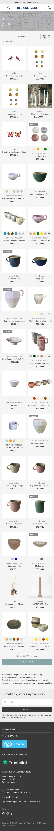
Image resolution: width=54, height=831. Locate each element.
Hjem (4, 19)
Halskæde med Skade (14, 604)
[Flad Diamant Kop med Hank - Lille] (40, 383)
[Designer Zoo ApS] (27, 8)
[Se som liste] (49, 36)
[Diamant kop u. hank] (40, 426)
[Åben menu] (3, 7)
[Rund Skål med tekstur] (40, 624)
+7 (49, 314)
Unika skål (14, 405)
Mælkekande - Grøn (40, 524)
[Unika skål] (14, 383)
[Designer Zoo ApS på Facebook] (3, 814)
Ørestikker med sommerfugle (14, 152)
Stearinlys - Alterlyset (39, 114)
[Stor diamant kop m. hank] (14, 299)
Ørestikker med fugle (14, 76)
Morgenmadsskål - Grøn (40, 194)
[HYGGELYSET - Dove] (40, 586)
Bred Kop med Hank (14, 448)
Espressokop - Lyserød (39, 486)
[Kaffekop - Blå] (14, 261)
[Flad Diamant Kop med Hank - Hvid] (14, 176)
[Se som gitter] (44, 36)
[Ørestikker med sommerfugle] (14, 134)
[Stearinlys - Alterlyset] (40, 96)
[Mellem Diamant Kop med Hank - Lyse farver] (40, 299)
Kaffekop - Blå (14, 279)
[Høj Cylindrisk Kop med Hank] (40, 341)
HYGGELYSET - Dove (40, 604)
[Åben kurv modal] (49, 7)
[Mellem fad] (40, 544)
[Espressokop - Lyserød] (40, 468)
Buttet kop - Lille (14, 566)
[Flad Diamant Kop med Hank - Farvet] (40, 219)
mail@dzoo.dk (12, 797)
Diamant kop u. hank (39, 443)
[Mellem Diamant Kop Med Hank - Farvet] (14, 219)
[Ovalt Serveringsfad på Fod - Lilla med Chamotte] (14, 341)
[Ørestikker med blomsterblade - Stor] (40, 58)
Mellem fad (39, 566)
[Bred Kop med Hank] (14, 426)
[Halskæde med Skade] (14, 586)
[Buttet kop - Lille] (14, 544)
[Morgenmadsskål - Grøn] (40, 176)
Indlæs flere (27, 662)
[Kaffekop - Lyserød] (14, 506)
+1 (49, 233)
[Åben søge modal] (8, 7)
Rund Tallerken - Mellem (14, 646)
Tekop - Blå (40, 279)
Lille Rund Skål (40, 156)
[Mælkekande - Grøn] (40, 506)
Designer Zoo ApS (23, 823)
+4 (23, 233)
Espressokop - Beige (14, 486)
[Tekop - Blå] (40, 261)
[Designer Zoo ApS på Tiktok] (11, 814)
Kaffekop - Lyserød (14, 524)
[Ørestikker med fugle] (14, 58)
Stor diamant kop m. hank (14, 321)
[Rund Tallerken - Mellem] (14, 624)
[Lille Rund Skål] (40, 134)
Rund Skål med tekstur (39, 646)
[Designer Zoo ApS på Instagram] (7, 814)
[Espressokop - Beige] (14, 468)
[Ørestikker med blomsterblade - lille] (14, 96)
